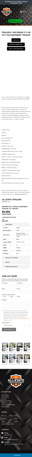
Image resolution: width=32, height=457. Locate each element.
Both (18, 296)
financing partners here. (21, 194)
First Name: (5, 283)
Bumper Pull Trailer (10, 206)
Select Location (6, 322)
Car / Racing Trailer (5, 345)
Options (8, 262)
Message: (4, 299)
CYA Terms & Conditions (8, 404)
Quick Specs (9, 224)
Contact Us (5, 402)
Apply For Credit (6, 401)
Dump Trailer (5, 360)
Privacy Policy (17, 318)
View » (21, 350)
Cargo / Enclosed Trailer (5, 349)
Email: (3, 288)
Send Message (9, 329)
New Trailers (5, 395)
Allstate (18, 227)
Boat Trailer (26, 356)
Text (4, 296)
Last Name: (19, 283)
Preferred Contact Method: (8, 294)
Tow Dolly (18, 364)
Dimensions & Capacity (12, 257)
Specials (4, 399)
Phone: (18, 288)
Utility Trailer (19, 345)
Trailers (6, 32)
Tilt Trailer (13, 208)
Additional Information (11, 266)
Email (11, 296)
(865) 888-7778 (6, 201)
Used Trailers (5, 397)
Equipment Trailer (20, 233)
